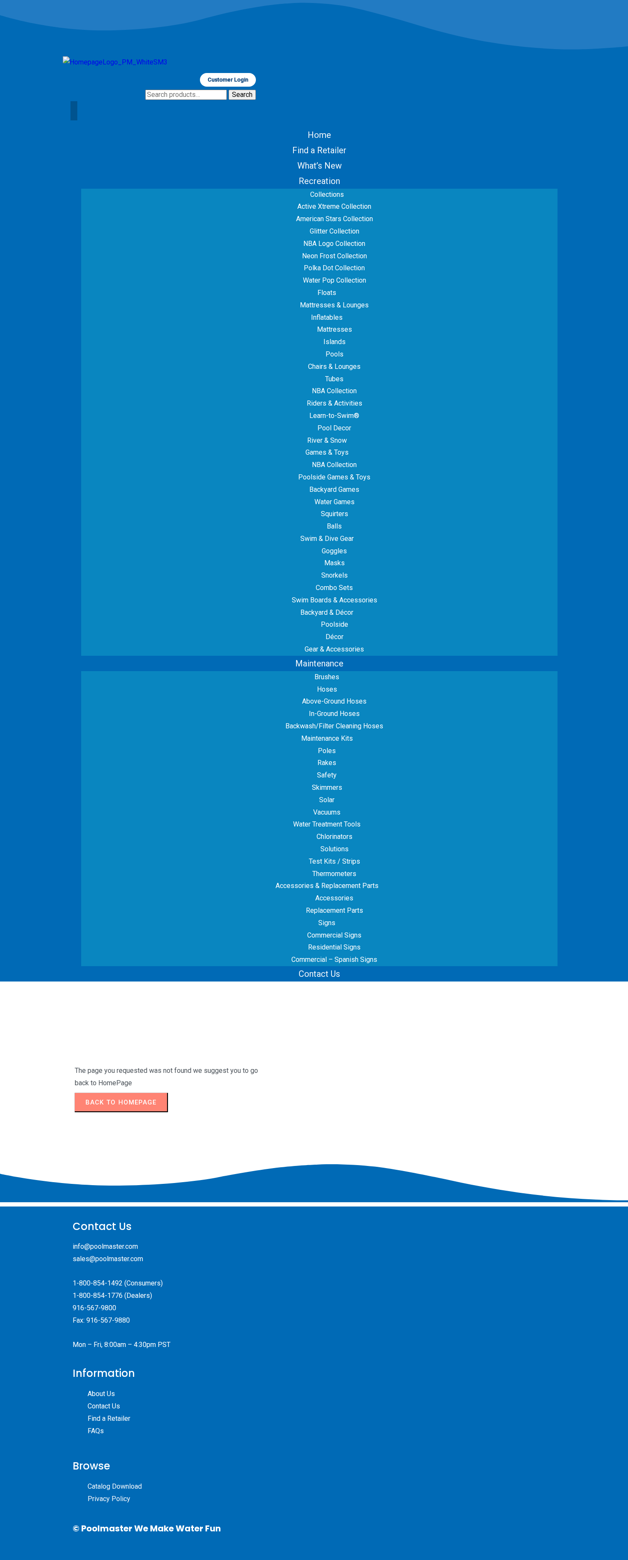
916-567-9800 (94, 1308)
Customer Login (228, 79)
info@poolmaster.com (105, 1246)
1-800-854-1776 (98, 1295)
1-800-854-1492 (98, 1283)
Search (242, 95)
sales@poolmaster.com (108, 1259)
